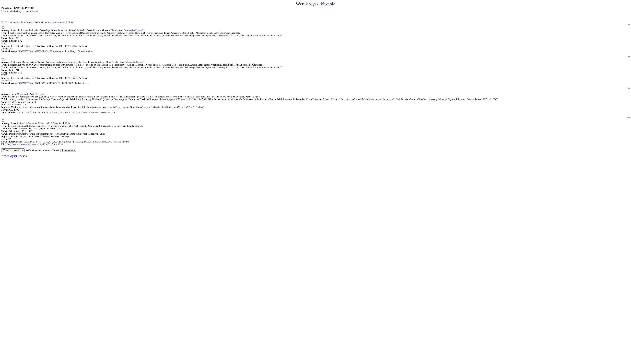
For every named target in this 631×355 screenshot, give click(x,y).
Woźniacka (80, 30)
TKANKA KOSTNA (53, 142)
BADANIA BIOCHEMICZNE (97, 142)
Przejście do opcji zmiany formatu (17, 22)
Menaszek (44, 123)
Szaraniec (57, 123)
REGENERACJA (73, 142)
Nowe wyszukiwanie (14, 156)
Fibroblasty (70, 51)
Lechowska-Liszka (29, 30)
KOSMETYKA (25, 51)
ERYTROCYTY (40, 112)
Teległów (40, 94)
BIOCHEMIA (24, 112)
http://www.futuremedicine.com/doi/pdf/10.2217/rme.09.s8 (35, 144)
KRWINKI (94, 112)
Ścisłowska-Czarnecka (134, 30)
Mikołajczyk (22, 94)
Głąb (47, 30)
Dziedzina (62, 30)
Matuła (114, 30)
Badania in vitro (85, 51)
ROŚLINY (40, 83)
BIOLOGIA (67, 83)
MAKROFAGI (41, 51)
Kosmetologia (56, 51)
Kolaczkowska (72, 123)
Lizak (84, 62)
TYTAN (38, 142)
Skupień (40, 62)
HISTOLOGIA (25, 142)
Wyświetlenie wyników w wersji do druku (54, 22)
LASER (54, 112)
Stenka (96, 30)
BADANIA (65, 112)
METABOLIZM (79, 112)
